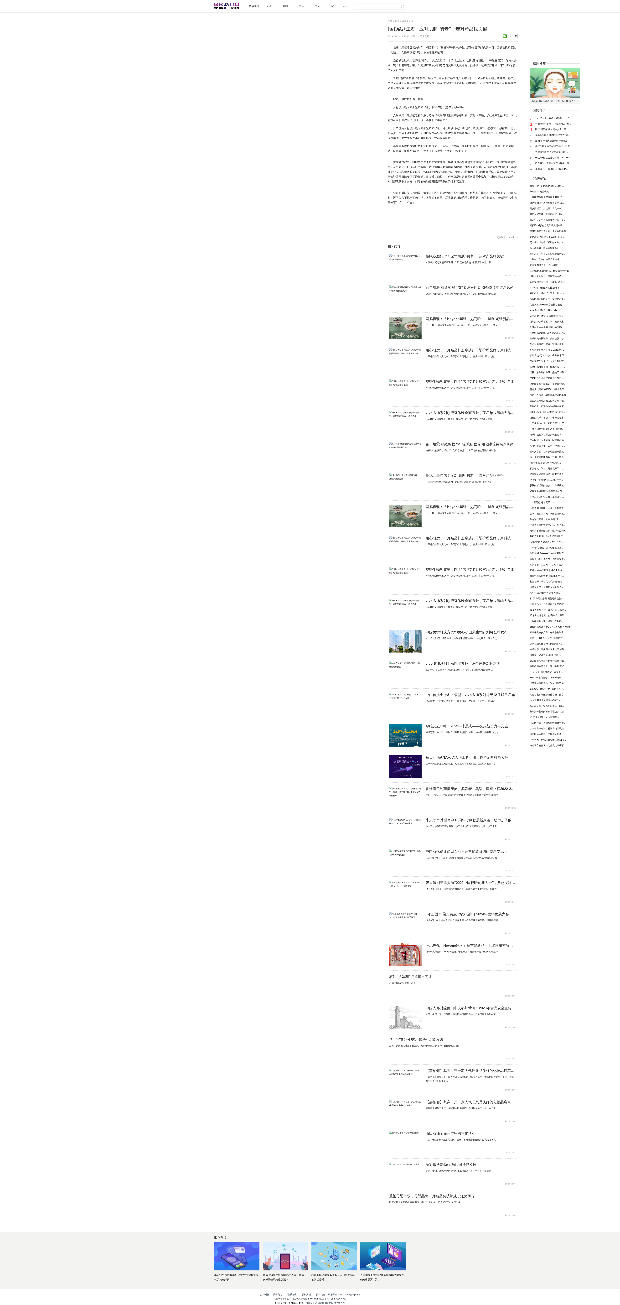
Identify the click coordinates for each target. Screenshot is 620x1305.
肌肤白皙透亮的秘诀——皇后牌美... (548, 485)
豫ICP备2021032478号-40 (287, 1303)
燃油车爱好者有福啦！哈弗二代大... (548, 474)
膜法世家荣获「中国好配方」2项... (547, 214)
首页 (390, 20)
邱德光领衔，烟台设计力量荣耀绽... (548, 604)
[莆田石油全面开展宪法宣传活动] (405, 1142)
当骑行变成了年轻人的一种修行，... (548, 445)
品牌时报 (302, 1298)
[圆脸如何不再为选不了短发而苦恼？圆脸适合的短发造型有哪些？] (555, 83)
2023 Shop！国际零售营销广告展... (547, 411)
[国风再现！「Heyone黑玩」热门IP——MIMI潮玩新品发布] (405, 328)
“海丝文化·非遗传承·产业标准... (545, 462)
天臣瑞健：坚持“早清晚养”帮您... (546, 315)
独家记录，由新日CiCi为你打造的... (547, 564)
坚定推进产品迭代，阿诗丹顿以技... (548, 361)
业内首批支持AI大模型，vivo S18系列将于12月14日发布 (470, 695)
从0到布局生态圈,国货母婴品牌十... (547, 598)
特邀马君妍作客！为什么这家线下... (548, 745)
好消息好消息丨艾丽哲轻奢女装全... (548, 253)
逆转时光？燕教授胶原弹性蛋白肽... (548, 378)
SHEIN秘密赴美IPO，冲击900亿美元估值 (550, 626)
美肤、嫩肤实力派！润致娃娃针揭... (548, 513)
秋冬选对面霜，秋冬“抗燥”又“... (545, 519)
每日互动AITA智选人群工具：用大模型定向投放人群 (467, 757)
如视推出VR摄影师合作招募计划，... (548, 491)
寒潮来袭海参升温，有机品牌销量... (548, 632)
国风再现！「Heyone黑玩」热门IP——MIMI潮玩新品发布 (471, 319)
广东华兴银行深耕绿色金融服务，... (548, 547)
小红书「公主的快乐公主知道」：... (548, 259)
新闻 (397, 20)
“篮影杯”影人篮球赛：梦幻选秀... (546, 541)
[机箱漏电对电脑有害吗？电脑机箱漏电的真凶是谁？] (334, 1256)
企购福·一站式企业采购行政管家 (551, 140)
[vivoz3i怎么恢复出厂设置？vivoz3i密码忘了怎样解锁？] (236, 1256)
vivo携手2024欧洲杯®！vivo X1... (546, 310)
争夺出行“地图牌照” (539, 191)
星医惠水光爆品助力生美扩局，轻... (548, 400)
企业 (333, 6)
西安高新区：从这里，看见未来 (545, 208)
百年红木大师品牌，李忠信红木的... (548, 293)
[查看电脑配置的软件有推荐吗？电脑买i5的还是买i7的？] (383, 1256)
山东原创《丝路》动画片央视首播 (547, 508)
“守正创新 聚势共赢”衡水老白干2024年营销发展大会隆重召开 (471, 914)
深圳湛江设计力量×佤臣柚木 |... (545, 654)
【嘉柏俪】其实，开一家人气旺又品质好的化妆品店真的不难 (471, 1070)
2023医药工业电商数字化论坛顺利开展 (549, 270)
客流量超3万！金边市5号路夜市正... (548, 355)
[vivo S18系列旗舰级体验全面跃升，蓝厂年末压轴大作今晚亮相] (405, 422)
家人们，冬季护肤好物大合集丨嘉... (548, 219)
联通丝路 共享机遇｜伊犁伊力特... (547, 570)
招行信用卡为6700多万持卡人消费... (553, 146)
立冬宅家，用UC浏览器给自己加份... (548, 739)
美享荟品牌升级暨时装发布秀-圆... (552, 134)
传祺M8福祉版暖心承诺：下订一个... (553, 157)
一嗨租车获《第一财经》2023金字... (548, 621)
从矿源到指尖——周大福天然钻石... (548, 553)
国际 (301, 6)
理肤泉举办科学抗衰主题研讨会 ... (547, 496)
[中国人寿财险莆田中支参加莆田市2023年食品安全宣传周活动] (405, 1017)
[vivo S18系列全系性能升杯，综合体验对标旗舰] (405, 672)
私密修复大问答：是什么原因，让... (548, 468)
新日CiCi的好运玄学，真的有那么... (547, 688)
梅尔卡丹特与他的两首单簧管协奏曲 (548, 394)
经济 (270, 6)
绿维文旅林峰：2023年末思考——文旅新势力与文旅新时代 (471, 726)
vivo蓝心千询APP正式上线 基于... (546, 479)
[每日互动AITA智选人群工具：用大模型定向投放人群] (405, 766)
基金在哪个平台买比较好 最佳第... (547, 581)
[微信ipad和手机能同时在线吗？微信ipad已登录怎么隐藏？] (285, 1256)
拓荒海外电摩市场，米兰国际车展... (548, 683)
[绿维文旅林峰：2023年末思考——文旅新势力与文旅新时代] (405, 735)
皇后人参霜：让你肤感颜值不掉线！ (548, 451)
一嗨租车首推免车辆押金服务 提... (547, 197)
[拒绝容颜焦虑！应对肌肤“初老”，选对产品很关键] (405, 265)
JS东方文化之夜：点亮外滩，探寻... (548, 609)
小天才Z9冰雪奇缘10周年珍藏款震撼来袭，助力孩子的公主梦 (471, 820)
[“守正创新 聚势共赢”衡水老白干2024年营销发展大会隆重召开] (405, 923)
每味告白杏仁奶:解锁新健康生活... (547, 575)
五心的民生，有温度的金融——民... (553, 118)
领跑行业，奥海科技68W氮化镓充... (548, 406)
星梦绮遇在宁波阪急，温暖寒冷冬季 (548, 231)
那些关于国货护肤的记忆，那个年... (548, 524)
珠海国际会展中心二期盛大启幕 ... (547, 734)
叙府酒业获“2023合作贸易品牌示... (547, 536)
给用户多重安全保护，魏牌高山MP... (548, 530)
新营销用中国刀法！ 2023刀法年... (547, 281)
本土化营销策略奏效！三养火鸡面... (548, 457)
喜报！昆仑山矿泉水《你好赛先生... (548, 558)
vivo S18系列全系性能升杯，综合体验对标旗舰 (463, 663)
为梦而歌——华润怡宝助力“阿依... (547, 327)
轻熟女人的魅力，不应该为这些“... (547, 276)
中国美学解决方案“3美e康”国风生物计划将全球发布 (467, 632)
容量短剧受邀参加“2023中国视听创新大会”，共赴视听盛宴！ (471, 882)
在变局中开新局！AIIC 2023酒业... (547, 349)
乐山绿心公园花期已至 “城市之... (551, 168)
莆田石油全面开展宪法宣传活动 (450, 1133)
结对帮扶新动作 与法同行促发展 (451, 1164)
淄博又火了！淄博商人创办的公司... (548, 587)
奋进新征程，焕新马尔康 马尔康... (547, 705)
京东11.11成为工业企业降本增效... (547, 638)
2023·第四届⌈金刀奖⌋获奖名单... (546, 287)
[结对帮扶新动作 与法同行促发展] (405, 1174)
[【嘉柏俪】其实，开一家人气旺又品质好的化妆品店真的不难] (405, 1080)
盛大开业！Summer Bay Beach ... (547, 185)
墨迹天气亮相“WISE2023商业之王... (548, 389)
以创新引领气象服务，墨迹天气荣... (548, 383)
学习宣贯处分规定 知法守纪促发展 (416, 1039)
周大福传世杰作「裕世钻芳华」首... (548, 242)
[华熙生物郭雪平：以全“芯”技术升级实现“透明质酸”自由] (405, 390)
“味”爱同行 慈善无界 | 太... (543, 502)
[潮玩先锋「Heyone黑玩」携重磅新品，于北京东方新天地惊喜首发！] (405, 954)
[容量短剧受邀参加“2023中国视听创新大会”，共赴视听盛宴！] (405, 892)
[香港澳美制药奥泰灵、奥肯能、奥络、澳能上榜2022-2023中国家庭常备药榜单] (405, 798)
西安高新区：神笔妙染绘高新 (544, 248)
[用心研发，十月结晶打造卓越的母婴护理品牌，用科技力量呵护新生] (405, 359)
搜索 (403, 7)
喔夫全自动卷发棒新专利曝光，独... (548, 660)
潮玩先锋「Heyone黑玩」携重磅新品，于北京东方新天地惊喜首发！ (471, 945)
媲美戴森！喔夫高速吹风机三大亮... (548, 649)
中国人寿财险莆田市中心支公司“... (547, 700)
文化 (317, 6)
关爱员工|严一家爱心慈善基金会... (547, 304)
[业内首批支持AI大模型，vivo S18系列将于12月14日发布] (405, 704)
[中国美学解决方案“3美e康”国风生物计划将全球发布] (405, 641)
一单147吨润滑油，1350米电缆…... (548, 677)
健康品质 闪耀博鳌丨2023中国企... (547, 236)
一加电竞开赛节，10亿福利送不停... (553, 123)
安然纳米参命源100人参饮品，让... (547, 332)
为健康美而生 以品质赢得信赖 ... (551, 151)
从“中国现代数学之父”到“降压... (545, 592)
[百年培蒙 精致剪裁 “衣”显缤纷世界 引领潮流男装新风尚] (405, 296)
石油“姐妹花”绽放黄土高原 (410, 976)
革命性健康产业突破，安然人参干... (548, 344)
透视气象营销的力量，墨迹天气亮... (548, 372)
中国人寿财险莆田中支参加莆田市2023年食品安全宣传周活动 (471, 1008)
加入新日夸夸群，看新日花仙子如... (548, 728)
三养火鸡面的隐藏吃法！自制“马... (547, 428)
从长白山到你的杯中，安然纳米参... (548, 298)
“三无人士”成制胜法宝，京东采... (546, 671)
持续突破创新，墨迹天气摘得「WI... (548, 434)
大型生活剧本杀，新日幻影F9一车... (548, 423)
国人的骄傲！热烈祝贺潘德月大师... (548, 722)
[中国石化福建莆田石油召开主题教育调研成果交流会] (405, 860)
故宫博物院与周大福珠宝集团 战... (547, 202)
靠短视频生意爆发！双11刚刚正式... (548, 666)
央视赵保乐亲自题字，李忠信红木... (548, 417)
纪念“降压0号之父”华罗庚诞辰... (546, 717)
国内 (285, 6)
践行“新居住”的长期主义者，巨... (551, 129)
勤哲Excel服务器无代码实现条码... (547, 225)
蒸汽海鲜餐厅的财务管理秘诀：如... (548, 711)
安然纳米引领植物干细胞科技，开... (548, 366)
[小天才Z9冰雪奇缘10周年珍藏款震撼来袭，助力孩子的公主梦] (405, 829)
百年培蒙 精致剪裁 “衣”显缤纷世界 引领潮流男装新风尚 (470, 287)
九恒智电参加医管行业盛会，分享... (548, 694)
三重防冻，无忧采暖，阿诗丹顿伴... (548, 440)
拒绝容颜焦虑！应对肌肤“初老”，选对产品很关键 (465, 256)
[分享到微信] (505, 36)
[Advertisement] (555, 37)
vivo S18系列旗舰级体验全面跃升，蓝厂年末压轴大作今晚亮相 (471, 413)
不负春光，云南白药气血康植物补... (553, 163)
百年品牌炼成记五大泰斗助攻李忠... (548, 321)
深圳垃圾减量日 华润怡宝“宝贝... (546, 643)
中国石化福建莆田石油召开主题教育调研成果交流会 (466, 851)
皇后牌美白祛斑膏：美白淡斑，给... (548, 338)
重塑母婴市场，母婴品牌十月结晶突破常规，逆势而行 (432, 1196)
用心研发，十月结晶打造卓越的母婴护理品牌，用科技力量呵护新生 (471, 350)
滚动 (404, 20)
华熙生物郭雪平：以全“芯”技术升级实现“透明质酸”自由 (470, 381)
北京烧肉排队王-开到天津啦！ (545, 264)
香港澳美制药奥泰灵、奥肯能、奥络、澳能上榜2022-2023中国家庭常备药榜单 (471, 788)
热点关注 (254, 6)
